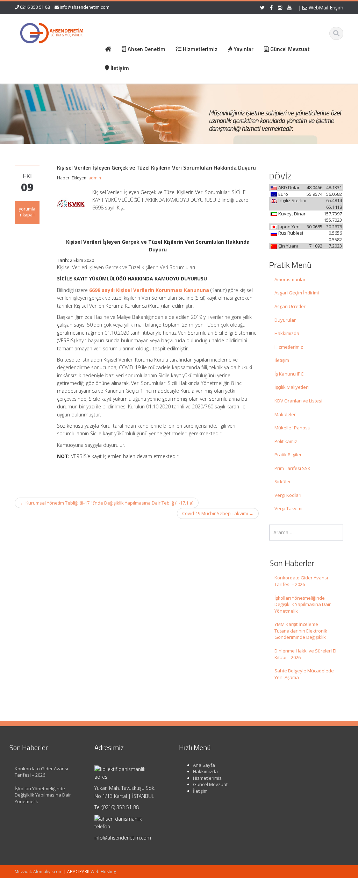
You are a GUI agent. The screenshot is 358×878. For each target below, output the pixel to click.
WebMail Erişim (325, 7)
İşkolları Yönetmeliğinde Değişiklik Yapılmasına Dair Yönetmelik (302, 604)
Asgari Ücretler (290, 306)
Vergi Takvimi (288, 508)
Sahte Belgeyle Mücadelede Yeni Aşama (304, 674)
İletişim (281, 360)
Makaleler (285, 414)
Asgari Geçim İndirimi (296, 293)
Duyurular (285, 320)
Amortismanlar (290, 279)
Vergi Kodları (287, 495)
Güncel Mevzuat (210, 784)
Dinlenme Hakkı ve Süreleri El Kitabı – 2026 (305, 654)
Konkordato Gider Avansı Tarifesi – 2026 (301, 580)
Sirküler (282, 481)
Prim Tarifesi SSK (292, 468)
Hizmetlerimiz (288, 347)
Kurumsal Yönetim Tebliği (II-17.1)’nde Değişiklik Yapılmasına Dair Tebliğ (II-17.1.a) (106, 503)
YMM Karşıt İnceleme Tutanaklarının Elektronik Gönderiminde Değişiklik (300, 630)
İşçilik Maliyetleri (291, 387)
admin (94, 178)
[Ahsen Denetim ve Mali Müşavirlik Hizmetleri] (52, 31)
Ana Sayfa (204, 765)
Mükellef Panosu (292, 427)
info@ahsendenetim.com (84, 7)
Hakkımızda (286, 333)
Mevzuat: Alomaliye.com (39, 872)
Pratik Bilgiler (288, 454)
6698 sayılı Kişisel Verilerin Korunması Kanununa (149, 290)
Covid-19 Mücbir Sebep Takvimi (217, 513)
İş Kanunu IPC (288, 374)
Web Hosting (103, 872)
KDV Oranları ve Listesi (298, 401)
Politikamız (285, 441)
